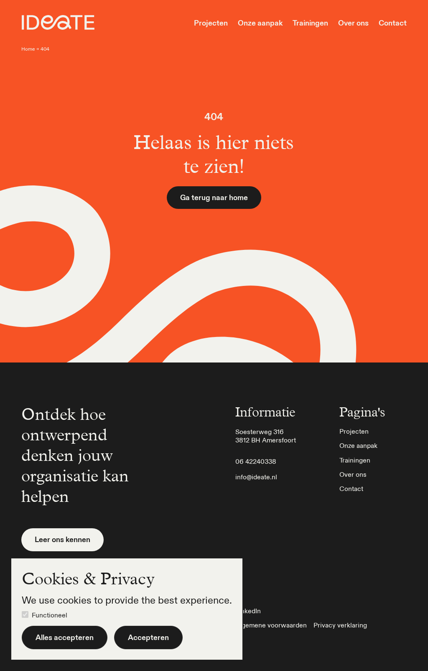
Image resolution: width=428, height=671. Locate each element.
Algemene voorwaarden (271, 625)
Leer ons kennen (62, 539)
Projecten (211, 23)
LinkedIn (248, 610)
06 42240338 (255, 461)
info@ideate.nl (256, 477)
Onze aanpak (260, 23)
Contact (393, 23)
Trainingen (310, 23)
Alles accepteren (65, 637)
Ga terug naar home (214, 197)
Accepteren (148, 637)
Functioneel (49, 615)
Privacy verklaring (340, 625)
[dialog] (126, 609)
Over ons (353, 23)
